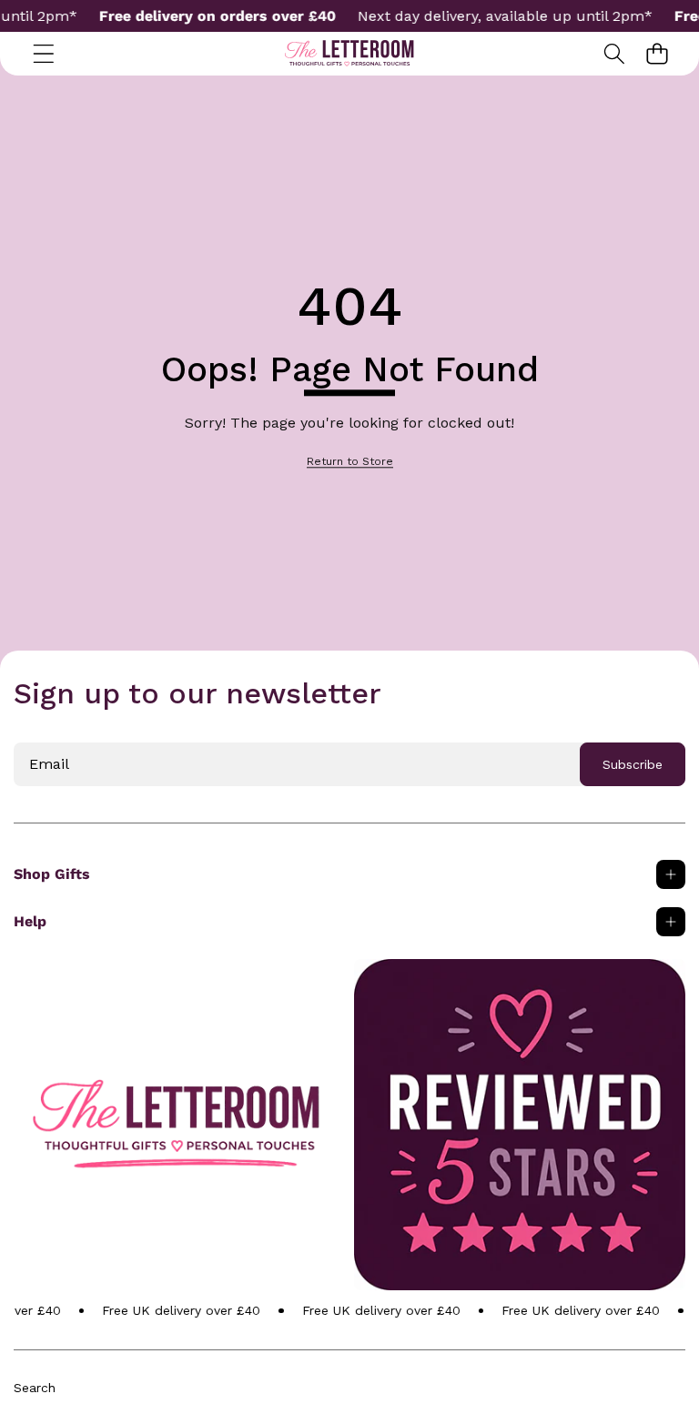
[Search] (613, 54)
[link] (350, 461)
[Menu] (43, 54)
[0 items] (656, 54)
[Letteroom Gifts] (349, 53)
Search (35, 1387)
